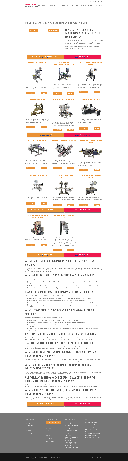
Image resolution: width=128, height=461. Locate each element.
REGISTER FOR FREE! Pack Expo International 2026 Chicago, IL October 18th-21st (92, 424)
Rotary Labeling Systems (70, 427)
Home (39, 5)
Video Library (83, 5)
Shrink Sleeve (75, 5)
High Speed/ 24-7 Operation (71, 425)
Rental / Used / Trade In (51, 440)
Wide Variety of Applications (71, 447)
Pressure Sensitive (53, 5)
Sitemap (36, 457)
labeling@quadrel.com (32, 1)
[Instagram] (90, 1)
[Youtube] (98, 1)
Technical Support (30, 425)
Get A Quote (48, 430)
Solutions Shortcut (53, 422)
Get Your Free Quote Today (45, 254)
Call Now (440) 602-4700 (82, 56)
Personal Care (68, 445)
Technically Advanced (69, 423)
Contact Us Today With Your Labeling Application (45, 56)
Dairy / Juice (68, 435)
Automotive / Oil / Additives (71, 442)
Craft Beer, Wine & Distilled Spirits (72, 432)
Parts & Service (49, 438)
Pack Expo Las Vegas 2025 (90, 427)
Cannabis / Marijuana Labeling (71, 430)
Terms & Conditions (42, 457)
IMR (33, 458)
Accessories (67, 448)
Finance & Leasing (50, 441)
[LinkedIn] (93, 1)
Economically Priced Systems (71, 422)
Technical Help (99, 5)
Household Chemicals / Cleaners (72, 443)
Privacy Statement (52, 457)
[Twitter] (95, 1)
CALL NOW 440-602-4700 (49, 1)
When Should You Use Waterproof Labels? (93, 437)
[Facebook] (88, 1)
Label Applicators (69, 428)
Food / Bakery (68, 433)
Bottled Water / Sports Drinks (71, 437)
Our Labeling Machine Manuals (33, 433)
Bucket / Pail (68, 440)
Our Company (29, 422)
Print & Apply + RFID (65, 5)
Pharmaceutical (68, 438)
